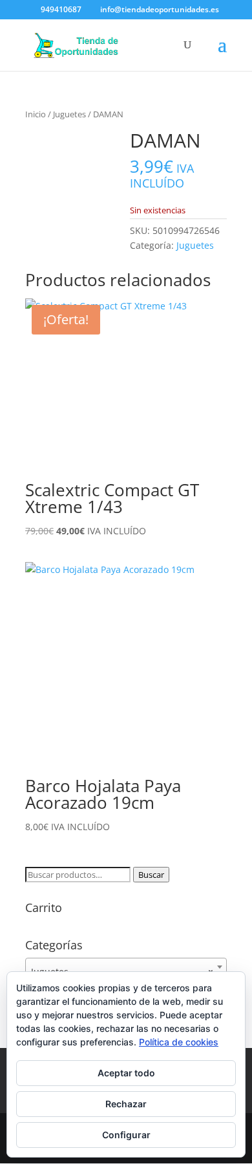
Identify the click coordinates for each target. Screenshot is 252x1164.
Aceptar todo (126, 1072)
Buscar (151, 874)
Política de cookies (178, 1041)
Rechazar (126, 1103)
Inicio (35, 114)
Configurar (126, 1134)
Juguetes (69, 114)
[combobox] (126, 967)
